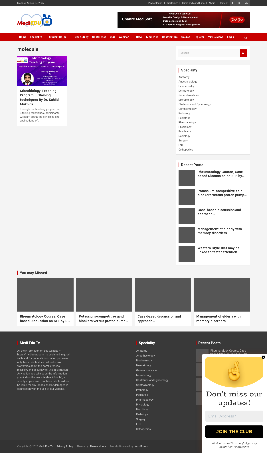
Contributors (170, 37)
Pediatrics (184, 118)
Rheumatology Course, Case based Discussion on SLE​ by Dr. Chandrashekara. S (220, 176)
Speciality (36, 37)
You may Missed (33, 273)
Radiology (184, 136)
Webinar (124, 37)
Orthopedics (186, 149)
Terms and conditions (193, 3)
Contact (223, 3)
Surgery (183, 140)
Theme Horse (98, 446)
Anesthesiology (188, 81)
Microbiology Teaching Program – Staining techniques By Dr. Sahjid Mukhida (39, 97)
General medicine (189, 95)
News (139, 37)
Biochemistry (186, 86)
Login (230, 37)
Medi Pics (152, 37)
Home (22, 37)
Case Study (81, 37)
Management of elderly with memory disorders (220, 231)
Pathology (185, 113)
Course (185, 37)
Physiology (185, 127)
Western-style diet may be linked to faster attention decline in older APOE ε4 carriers (219, 254)
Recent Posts (192, 165)
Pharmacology (187, 122)
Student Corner (58, 37)
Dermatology (186, 90)
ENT (181, 145)
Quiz (112, 37)
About (212, 3)
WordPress (141, 446)
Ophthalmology (188, 108)
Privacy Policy (155, 3)
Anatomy (184, 77)
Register (199, 37)
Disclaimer (172, 3)
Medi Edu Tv (46, 446)
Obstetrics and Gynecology (195, 104)
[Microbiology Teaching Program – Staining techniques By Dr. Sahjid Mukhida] (42, 71)
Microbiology (186, 99)
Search (243, 53)
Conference (99, 37)
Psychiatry (185, 131)
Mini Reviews (215, 37)
